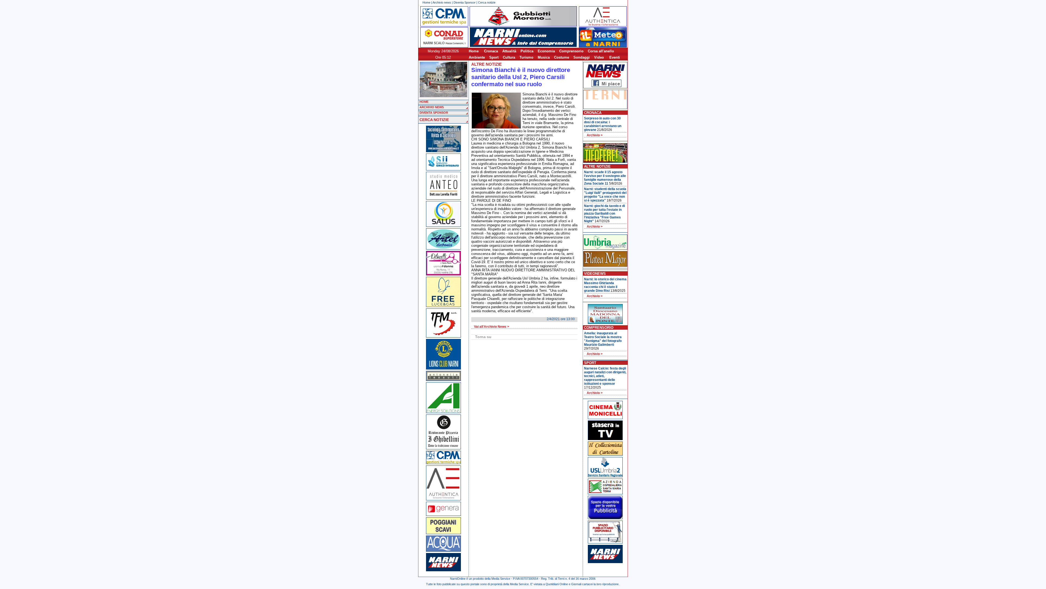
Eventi (614, 57)
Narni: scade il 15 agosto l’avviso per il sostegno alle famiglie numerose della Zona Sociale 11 (605, 177)
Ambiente (477, 57)
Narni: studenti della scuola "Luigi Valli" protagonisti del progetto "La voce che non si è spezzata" (605, 194)
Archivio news (442, 2)
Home (426, 2)
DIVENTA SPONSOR (433, 112)
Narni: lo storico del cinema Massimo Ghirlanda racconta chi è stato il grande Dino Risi (605, 285)
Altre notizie (486, 64)
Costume (561, 57)
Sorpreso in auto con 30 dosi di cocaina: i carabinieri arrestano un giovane (602, 124)
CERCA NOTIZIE (434, 120)
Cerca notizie (486, 2)
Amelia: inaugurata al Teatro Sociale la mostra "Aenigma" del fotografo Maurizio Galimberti (603, 339)
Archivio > (595, 135)
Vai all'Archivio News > (491, 327)
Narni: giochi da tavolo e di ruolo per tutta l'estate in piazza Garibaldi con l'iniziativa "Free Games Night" (604, 213)
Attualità (509, 51)
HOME (423, 101)
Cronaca (491, 51)
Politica (527, 51)
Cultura (509, 57)
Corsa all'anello (601, 51)
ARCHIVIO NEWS (431, 107)
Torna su (483, 337)
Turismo (526, 57)
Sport (493, 57)
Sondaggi (581, 57)
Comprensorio (571, 51)
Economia (546, 51)
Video (599, 57)
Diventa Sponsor (465, 2)
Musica (544, 57)
